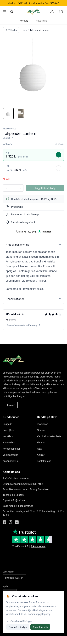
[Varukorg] (60, 11)
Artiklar (40, 454)
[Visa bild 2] (20, 113)
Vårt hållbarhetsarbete (49, 436)
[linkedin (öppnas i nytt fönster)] (17, 522)
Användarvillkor (11, 461)
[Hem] (33, 11)
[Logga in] (51, 11)
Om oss (41, 430)
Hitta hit (41, 442)
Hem (24, 30)
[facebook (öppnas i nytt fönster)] (4, 522)
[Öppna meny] (4, 11)
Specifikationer (15, 299)
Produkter (42, 424)
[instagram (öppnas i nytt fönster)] (10, 522)
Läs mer (10, 405)
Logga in (7, 424)
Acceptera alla (40, 627)
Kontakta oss (44, 461)
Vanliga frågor (10, 454)
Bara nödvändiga (17, 627)
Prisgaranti (17, 206)
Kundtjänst (8, 430)
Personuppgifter (11, 448)
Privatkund (41, 20)
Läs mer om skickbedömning (21, 325)
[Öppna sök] (11, 11)
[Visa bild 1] (8, 113)
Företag (24, 20)
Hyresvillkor (9, 442)
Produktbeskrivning (17, 245)
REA (39, 448)
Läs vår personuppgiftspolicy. (35, 614)
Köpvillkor (8, 436)
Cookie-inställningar (21, 621)
